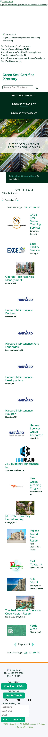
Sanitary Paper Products (31, 37)
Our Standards (26, 22)
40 (30, 207)
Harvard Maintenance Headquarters (19, 378)
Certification (25, 25)
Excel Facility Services (35, 247)
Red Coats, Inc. (36, 563)
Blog (21, 19)
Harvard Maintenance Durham (19, 311)
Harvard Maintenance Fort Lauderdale (22, 345)
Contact (5, 49)
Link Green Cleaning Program (35, 483)
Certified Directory (9, 31)
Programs (16, 13)
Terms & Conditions (25, 727)
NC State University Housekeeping (17, 517)
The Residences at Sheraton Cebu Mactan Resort (23, 612)
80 (38, 207)
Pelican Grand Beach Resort (34, 535)
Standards (16, 19)
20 (25, 207)
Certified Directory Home (23, 176)
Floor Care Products (29, 46)
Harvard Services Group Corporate (36, 430)
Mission (22, 13)
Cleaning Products (28, 28)
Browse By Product (24, 95)
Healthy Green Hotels (28, 133)
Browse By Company (24, 113)
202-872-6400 (17, 673)
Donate (12, 49)
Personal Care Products (30, 43)
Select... (8, 196)
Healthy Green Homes (28, 130)
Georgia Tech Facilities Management (19, 278)
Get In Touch (14, 695)
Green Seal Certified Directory (18, 77)
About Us (15, 10)
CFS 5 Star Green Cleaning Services (35, 221)
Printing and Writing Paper (32, 49)
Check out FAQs (14, 686)
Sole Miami (34, 580)
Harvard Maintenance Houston (19, 412)
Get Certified (17, 55)
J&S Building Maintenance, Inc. (22, 465)
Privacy (42, 724)
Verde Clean (33, 627)
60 (34, 207)
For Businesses (8, 46)
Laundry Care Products (30, 40)
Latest (14, 16)
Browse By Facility (24, 104)
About (4, 52)
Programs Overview (29, 16)
